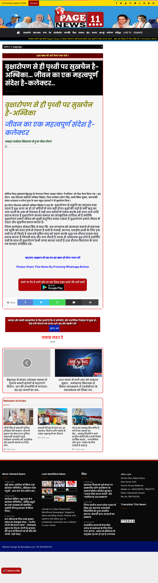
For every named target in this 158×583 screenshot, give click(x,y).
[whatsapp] (139, 3)
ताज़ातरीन (27, 32)
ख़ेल (87, 32)
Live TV (127, 32)
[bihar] (79, 17)
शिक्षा (74, 32)
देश (50, 32)
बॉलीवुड (118, 32)
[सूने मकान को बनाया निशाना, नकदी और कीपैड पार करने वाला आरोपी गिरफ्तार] (59, 491)
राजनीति (67, 32)
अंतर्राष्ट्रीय (57, 32)
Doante (138, 32)
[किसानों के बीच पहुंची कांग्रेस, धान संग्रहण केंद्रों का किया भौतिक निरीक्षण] (47, 491)
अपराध (94, 32)
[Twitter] (121, 3)
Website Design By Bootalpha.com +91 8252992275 (27, 547)
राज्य (45, 32)
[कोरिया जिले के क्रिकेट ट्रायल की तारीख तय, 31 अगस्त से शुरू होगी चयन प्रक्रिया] (71, 484)
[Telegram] (135, 3)
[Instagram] (130, 3)
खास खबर (37, 32)
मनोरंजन (110, 32)
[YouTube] (125, 3)
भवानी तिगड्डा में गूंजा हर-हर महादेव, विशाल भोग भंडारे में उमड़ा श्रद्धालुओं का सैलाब (51, 430)
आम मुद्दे (101, 32)
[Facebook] (116, 3)
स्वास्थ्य (81, 32)
